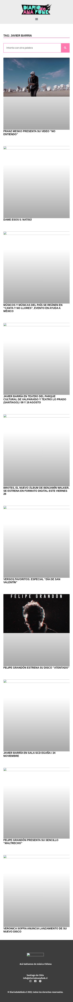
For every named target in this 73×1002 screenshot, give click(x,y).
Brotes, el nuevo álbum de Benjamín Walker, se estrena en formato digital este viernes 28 (36, 490)
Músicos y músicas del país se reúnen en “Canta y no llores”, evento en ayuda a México (32, 308)
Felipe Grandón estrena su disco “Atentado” (36, 667)
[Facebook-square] (35, 981)
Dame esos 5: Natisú (17, 219)
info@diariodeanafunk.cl (35, 978)
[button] (36, 19)
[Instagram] (30, 981)
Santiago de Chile (35, 975)
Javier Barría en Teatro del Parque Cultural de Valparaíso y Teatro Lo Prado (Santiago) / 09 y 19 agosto (34, 399)
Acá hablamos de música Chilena (36, 964)
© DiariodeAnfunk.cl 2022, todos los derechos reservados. (35, 992)
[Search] (65, 47)
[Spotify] (40, 981)
